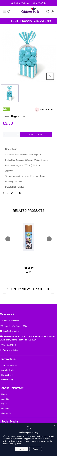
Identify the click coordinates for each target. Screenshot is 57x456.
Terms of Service (9, 365)
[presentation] (7, 238)
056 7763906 (39, 3)
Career (4, 404)
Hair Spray (28, 268)
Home (4, 394)
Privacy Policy (7, 380)
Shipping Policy (8, 370)
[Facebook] (16, 193)
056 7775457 (23, 3)
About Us (5, 399)
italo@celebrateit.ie (11, 331)
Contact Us (6, 413)
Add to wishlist (47, 109)
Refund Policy (7, 375)
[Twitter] (12, 193)
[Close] (54, 425)
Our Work (5, 408)
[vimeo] (20, 193)
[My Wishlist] (48, 12)
